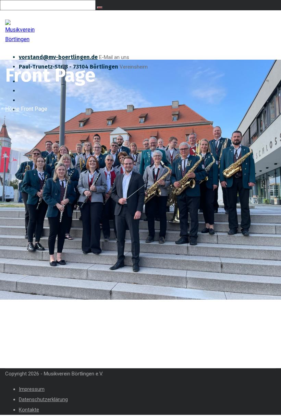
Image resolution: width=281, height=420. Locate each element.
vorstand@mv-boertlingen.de (58, 57)
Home (12, 109)
